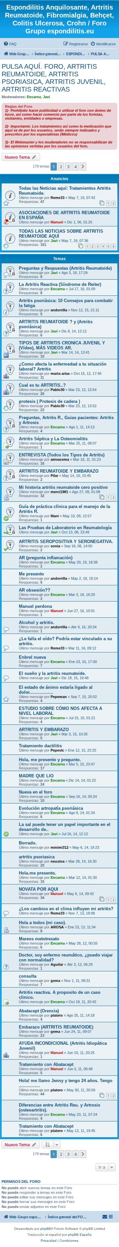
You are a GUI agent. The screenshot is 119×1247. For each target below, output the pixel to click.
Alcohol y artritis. (36, 622)
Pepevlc (57, 750)
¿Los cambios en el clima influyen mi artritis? (66, 908)
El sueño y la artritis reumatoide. (52, 673)
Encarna (34, 97)
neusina (57, 861)
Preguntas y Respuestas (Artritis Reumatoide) (65, 268)
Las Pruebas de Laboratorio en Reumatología (65, 527)
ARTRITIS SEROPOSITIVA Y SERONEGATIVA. (66, 541)
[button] (83, 167)
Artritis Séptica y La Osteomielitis (53, 438)
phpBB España (80, 1234)
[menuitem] (10, 44)
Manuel (57, 222)
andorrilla (59, 310)
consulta (27, 976)
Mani (55, 516)
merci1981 (59, 492)
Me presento (31, 573)
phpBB (45, 1228)
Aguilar (57, 964)
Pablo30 (57, 390)
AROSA (57, 927)
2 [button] (61, 167)
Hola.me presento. (37, 873)
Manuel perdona (35, 606)
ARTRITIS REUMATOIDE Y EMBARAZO (59, 471)
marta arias (60, 373)
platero (57, 1015)
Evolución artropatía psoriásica (51, 808)
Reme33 (57, 198)
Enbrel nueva (32, 657)
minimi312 (59, 847)
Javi (46, 97)
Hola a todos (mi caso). (42, 922)
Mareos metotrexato (39, 938)
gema (55, 981)
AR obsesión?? (34, 590)
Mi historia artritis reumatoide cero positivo (63, 487)
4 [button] (75, 167)
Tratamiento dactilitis (40, 745)
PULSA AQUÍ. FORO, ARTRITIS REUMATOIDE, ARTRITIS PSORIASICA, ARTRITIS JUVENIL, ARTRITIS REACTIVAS (54, 78)
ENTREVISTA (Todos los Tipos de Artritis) (61, 454)
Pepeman (59, 697)
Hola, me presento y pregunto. (50, 759)
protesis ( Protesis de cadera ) (49, 401)
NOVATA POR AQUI (38, 889)
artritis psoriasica (37, 856)
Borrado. (28, 842)
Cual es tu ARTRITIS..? (42, 385)
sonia (55, 546)
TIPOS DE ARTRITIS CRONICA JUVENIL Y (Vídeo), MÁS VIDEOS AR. (62, 345)
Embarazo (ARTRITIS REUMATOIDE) (56, 1027)
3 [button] (68, 167)
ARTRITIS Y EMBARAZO (44, 729)
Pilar (54, 476)
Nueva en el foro (35, 792)
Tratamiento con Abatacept (46, 1064)
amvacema (60, 459)
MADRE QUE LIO (36, 775)
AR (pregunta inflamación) (45, 557)
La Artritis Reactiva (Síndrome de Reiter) (60, 284)
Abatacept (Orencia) (39, 1010)
